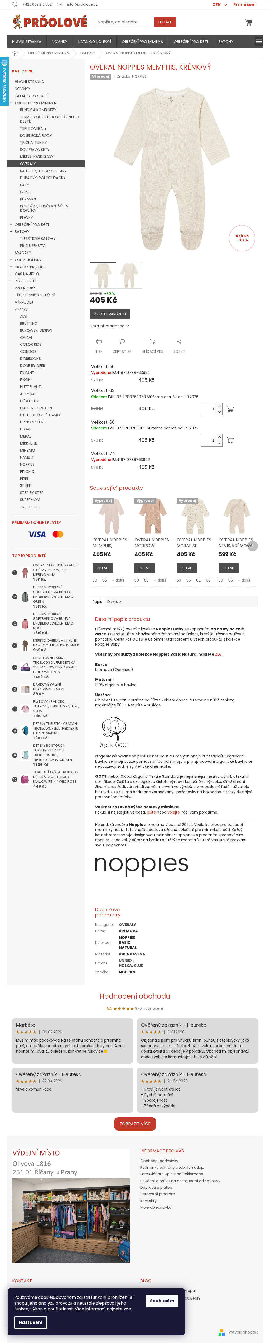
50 (95, 580)
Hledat (165, 22)
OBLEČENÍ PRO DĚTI (32, 224)
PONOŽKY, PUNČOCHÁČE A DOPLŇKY (44, 208)
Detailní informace (107, 326)
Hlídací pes (152, 351)
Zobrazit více (135, 1124)
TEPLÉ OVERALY (33, 128)
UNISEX (126, 960)
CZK (217, 4)
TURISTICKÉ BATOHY (38, 238)
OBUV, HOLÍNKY (28, 259)
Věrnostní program (157, 1194)
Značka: (132, 76)
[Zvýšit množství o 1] (219, 406)
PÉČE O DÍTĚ (26, 281)
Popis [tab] (97, 601)
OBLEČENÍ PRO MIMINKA (35, 103)
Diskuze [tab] (114, 601)
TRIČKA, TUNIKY (33, 142)
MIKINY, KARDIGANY (37, 156)
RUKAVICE (28, 199)
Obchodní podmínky (159, 1160)
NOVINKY (22, 88)
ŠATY (24, 184)
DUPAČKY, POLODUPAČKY (43, 177)
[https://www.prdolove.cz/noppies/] (141, 867)
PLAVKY (26, 217)
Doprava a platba (156, 1187)
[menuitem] (26, 41)
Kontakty (148, 1200)
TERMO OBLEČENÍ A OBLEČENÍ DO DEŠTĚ (49, 119)
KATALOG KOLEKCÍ (31, 95)
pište (151, 812)
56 (104, 580)
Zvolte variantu (110, 313)
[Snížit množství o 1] (219, 412)
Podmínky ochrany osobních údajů (172, 1167)
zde (127, 1309)
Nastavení (30, 1322)
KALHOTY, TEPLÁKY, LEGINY (43, 171)
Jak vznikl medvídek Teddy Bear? (170, 1298)
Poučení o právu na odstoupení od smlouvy (180, 1180)
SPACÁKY (23, 252)
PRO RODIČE (26, 288)
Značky (21, 309)
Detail (102, 568)
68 (208, 580)
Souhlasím (162, 1301)
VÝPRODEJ (24, 302)
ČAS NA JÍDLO (27, 273)
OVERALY (28, 163)
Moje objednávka (155, 1207)
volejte (173, 812)
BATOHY (22, 231)
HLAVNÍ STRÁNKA (29, 81)
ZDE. (219, 654)
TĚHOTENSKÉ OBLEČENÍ (35, 295)
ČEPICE (26, 192)
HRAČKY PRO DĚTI (30, 267)
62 (198, 580)
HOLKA (125, 965)
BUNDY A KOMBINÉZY (38, 109)
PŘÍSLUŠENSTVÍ (33, 245)
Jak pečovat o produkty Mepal (168, 1290)
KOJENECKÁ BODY (36, 135)
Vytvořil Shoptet (243, 1332)
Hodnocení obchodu (135, 996)
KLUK (138, 965)
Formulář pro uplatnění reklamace (171, 1174)
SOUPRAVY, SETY (35, 149)
